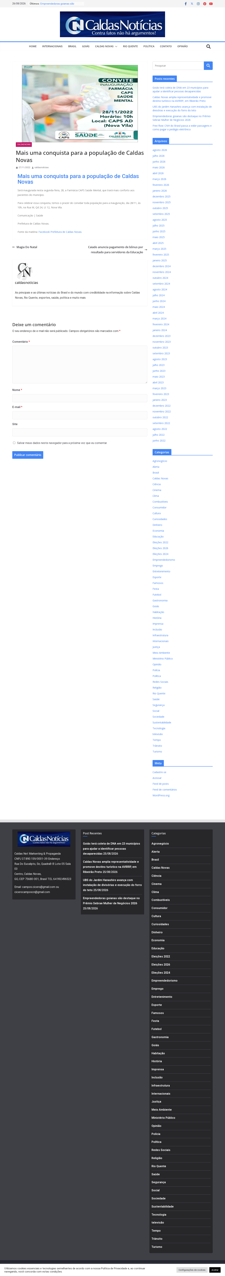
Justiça (156, 647)
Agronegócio (160, 461)
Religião (157, 687)
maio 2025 (159, 237)
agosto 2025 (160, 219)
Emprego (158, 565)
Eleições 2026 (160, 548)
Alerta (156, 466)
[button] (115, 46)
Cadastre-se (159, 772)
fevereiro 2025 (161, 254)
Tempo (157, 740)
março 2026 (159, 179)
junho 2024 (159, 301)
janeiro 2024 (160, 330)
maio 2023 (159, 376)
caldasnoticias (41, 167)
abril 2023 (158, 382)
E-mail (17, 407)
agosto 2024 (160, 289)
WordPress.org (161, 795)
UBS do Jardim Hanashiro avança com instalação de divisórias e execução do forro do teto (112, 885)
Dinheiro (157, 525)
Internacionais (52, 46)
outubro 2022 (160, 417)
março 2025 (159, 248)
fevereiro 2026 (161, 184)
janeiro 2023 (160, 400)
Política (148, 46)
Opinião (182, 46)
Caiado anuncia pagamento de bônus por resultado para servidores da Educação (115, 249)
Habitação (158, 612)
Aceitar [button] (214, 1270)
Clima (156, 495)
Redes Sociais (160, 681)
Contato (166, 46)
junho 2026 (159, 161)
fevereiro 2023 (161, 394)
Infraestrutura (160, 635)
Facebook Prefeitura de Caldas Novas (60, 232)
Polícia (156, 670)
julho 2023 (159, 365)
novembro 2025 (162, 202)
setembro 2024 (161, 283)
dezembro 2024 (162, 266)
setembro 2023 (161, 353)
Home (33, 46)
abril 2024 (158, 312)
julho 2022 (159, 434)
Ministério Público (163, 658)
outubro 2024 (160, 277)
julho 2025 (159, 225)
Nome (17, 390)
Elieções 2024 (160, 554)
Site (15, 424)
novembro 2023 (162, 341)
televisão (158, 734)
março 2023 (159, 388)
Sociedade (158, 716)
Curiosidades (160, 519)
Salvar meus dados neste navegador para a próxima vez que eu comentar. (62, 443)
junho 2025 (159, 231)
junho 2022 (159, 440)
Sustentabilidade (162, 722)
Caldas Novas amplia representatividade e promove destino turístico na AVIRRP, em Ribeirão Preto (111, 867)
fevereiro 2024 (161, 324)
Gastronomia (160, 600)
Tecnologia (159, 728)
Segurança (159, 705)
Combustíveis (160, 501)
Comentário (21, 341)
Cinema (157, 490)
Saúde (156, 699)
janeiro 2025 (160, 260)
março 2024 (159, 318)
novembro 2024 (162, 272)
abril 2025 (158, 243)
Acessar (157, 778)
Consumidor (159, 507)
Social (156, 710)
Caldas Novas (104, 46)
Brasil (72, 46)
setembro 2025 (161, 214)
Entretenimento (161, 571)
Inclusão (157, 629)
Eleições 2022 (160, 542)
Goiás (85, 46)
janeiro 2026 (160, 190)
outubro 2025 (160, 208)
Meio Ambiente (161, 652)
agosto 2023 (160, 359)
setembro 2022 (161, 423)
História (157, 618)
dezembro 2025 (162, 196)
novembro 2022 (162, 411)
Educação (158, 536)
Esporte (157, 577)
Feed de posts (161, 783)
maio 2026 (159, 167)
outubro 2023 (160, 347)
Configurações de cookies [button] (192, 1270)
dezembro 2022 (162, 405)
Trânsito (157, 745)
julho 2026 (159, 155)
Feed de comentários (165, 789)
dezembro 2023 (162, 336)
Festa (156, 588)
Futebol (157, 594)
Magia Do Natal (27, 247)
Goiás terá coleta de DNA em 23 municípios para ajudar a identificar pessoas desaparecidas (111, 848)
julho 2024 (159, 295)
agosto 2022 (160, 429)
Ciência (157, 484)
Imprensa (158, 623)
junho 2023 (159, 370)
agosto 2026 (160, 150)
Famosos (158, 583)
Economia (158, 530)
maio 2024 (159, 307)
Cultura (157, 513)
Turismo (157, 751)
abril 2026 (158, 173)
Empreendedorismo (164, 559)
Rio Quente (130, 46)
